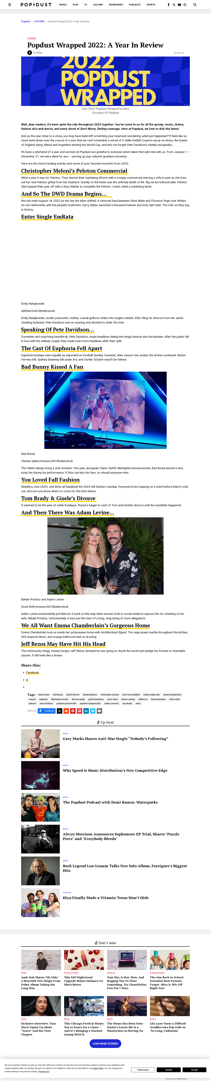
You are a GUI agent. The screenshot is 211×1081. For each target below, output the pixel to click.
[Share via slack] (92, 711)
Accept (194, 1070)
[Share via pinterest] (73, 711)
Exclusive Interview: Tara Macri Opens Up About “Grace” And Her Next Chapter (38, 1029)
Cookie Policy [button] (97, 1068)
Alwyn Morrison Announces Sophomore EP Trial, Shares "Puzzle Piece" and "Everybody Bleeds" (121, 836)
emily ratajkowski (151, 694)
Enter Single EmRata (47, 216)
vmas (138, 703)
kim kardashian (158, 699)
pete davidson (46, 703)
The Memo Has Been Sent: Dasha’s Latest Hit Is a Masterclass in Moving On (125, 1027)
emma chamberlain (172, 694)
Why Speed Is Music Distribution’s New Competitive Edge (115, 770)
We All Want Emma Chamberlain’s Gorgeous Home (85, 625)
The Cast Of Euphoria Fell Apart (61, 348)
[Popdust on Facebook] (168, 4)
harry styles (112, 699)
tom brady (127, 703)
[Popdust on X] (174, 4)
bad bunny (58, 694)
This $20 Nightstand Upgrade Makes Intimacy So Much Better (83, 980)
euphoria (43, 699)
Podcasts (135, 4)
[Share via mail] (99, 711)
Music (63, 4)
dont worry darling (131, 694)
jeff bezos (143, 699)
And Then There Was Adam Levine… (67, 512)
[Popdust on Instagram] (185, 4)
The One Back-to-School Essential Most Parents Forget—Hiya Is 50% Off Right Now (166, 982)
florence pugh (78, 699)
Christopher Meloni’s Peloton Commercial (75, 170)
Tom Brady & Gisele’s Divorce (59, 498)
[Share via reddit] (66, 711)
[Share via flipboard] (79, 711)
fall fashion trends (59, 699)
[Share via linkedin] (86, 711)
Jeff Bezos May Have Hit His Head (63, 643)
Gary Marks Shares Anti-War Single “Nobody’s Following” (115, 738)
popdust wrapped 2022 (90, 703)
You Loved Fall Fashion (50, 479)
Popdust (25, 21)
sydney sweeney (111, 703)
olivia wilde (174, 699)
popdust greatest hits (66, 703)
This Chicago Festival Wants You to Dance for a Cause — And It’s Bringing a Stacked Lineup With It (84, 1029)
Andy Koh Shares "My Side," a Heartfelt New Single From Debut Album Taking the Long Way (40, 982)
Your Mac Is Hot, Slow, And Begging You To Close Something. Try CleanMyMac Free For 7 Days (127, 982)
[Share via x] (59, 711)
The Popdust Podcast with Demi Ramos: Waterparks (110, 802)
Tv (85, 4)
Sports (151, 4)
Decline (168, 1070)
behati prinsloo (90, 694)
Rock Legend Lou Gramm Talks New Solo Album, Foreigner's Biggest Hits (125, 868)
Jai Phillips (37, 52)
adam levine (43, 694)
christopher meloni (110, 694)
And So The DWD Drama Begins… (66, 193)
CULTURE (98, 4)
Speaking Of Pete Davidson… (57, 329)
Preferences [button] (44, 1071)
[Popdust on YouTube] (179, 4)
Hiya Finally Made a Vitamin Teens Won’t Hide (106, 897)
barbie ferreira (72, 694)
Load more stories (105, 1043)
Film (75, 4)
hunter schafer (128, 699)
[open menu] (9, 4)
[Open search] (195, 4)
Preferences (143, 1070)
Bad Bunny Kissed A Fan (52, 366)
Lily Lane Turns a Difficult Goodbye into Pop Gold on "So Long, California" (168, 1027)
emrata (32, 699)
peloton (32, 703)
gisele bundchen (96, 699)
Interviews (116, 4)
